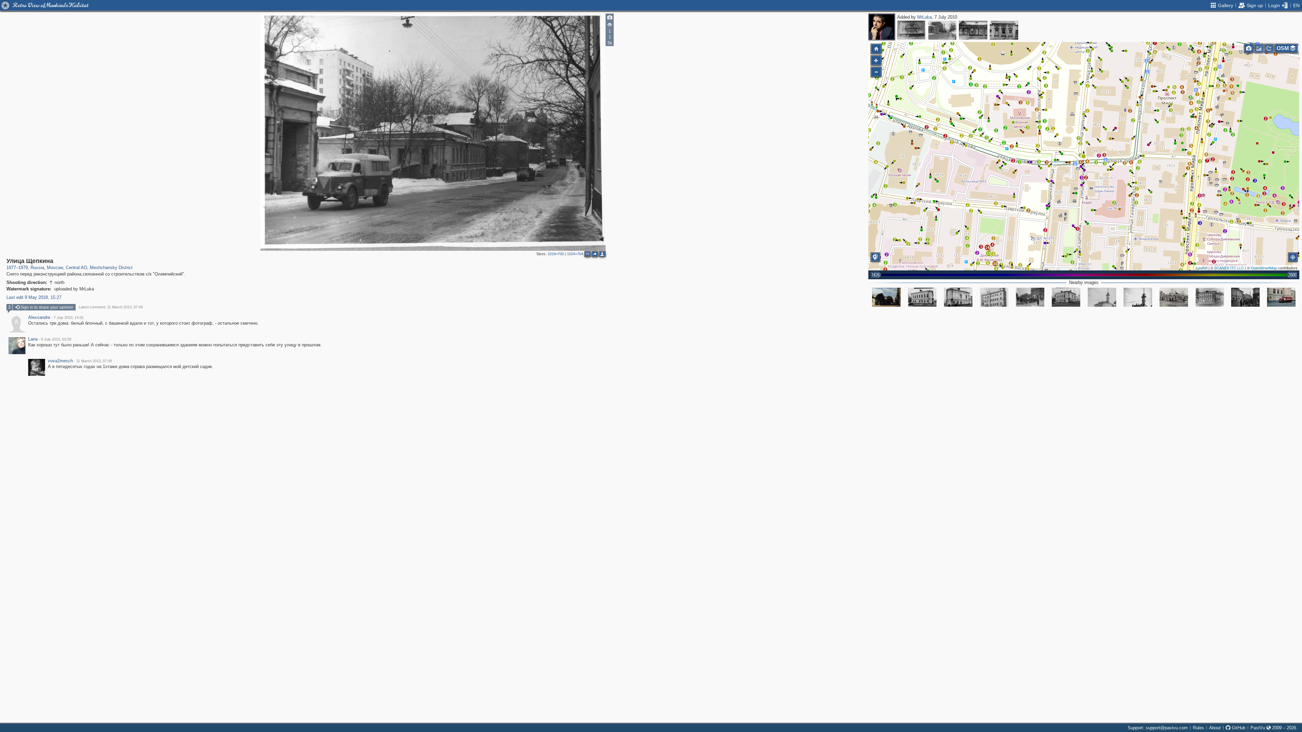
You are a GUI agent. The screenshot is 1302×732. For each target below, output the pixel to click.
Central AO (76, 267)
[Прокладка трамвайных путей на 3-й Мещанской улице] (1245, 297)
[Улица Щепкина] (942, 30)
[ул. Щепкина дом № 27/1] (994, 297)
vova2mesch (60, 361)
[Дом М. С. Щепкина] (1004, 30)
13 (989, 253)
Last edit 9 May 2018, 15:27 (33, 297)
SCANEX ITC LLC (1229, 267)
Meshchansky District (111, 267)
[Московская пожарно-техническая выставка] (1281, 297)
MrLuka (924, 17)
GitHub (1237, 727)
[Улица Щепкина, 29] (1174, 297)
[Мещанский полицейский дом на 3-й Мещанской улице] (1138, 297)
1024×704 (575, 254)
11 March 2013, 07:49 (94, 361)
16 (995, 264)
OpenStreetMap (1264, 267)
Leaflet (1201, 267)
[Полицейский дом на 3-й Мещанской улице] (1102, 297)
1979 (23, 267)
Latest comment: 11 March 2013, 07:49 (111, 307)
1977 (11, 267)
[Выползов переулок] (911, 30)
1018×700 (556, 254)
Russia (37, 267)
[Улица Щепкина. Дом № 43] (973, 30)
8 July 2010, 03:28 (56, 339)
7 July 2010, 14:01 (69, 318)
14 (987, 247)
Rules (1198, 727)
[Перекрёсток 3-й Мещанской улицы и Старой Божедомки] (1030, 297)
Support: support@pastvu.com (1158, 727)
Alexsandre (39, 317)
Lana (33, 339)
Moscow (55, 267)
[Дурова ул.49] (922, 297)
